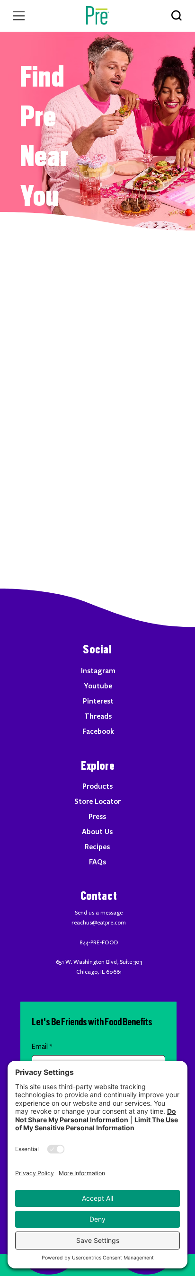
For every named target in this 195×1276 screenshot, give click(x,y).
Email (42, 1046)
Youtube (98, 685)
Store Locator (97, 801)
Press (97, 816)
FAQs (97, 861)
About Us (97, 831)
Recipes (97, 846)
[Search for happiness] (176, 15)
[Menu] (19, 16)
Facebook (98, 731)
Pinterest (98, 700)
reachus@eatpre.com (98, 922)
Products (97, 786)
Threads (98, 716)
